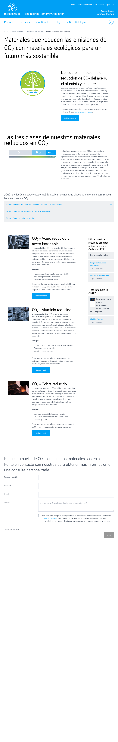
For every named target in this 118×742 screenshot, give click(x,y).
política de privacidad (49, 518)
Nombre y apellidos (11, 477)
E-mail (7, 494)
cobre (90, 112)
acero (77, 112)
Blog (57, 22)
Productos (9, 22)
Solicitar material (70, 118)
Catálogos (80, 22)
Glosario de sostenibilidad (99, 276)
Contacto (79, 4)
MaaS (68, 22)
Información (87, 4)
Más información (41, 296)
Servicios (24, 22)
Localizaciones (98, 4)
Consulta (7, 503)
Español (108, 4)
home (6, 31)
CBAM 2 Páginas (96, 319)
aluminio (83, 112)
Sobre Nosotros (42, 22)
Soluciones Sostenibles (34, 31)
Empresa (7, 485)
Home (73, 4)
